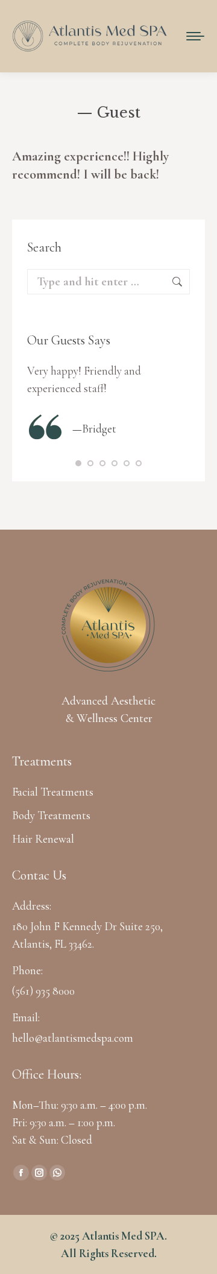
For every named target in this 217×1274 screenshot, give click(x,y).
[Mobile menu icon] (195, 36)
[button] (78, 463)
